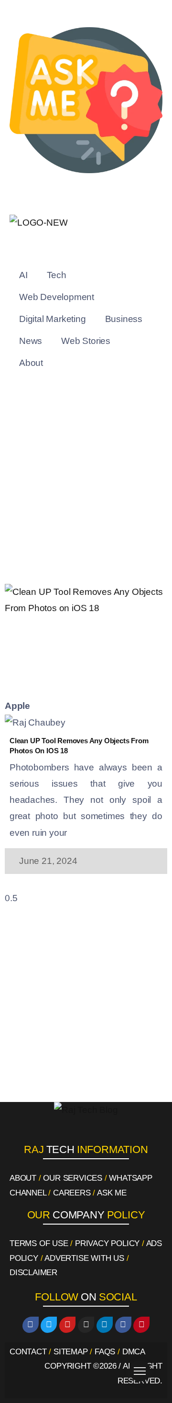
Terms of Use (39, 1243)
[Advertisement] (86, 484)
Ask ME (112, 1192)
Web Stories (85, 341)
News (30, 341)
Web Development (56, 297)
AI (23, 275)
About (31, 363)
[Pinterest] (141, 1325)
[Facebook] (30, 1325)
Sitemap (71, 1351)
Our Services (72, 1178)
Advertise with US (84, 1258)
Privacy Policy (107, 1243)
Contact (28, 1351)
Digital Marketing (52, 319)
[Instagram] (86, 1325)
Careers (72, 1192)
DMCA (133, 1351)
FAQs (105, 1351)
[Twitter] (49, 1325)
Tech (56, 275)
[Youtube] (67, 1325)
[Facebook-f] (123, 1325)
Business (123, 319)
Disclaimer (33, 1272)
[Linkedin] (105, 1325)
